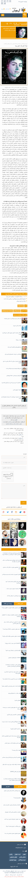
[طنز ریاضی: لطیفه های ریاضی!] (6, 534)
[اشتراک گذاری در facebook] (13, 40)
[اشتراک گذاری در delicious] (5, 40)
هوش (13, 421)
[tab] (8, 603)
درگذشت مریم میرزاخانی (7, 311)
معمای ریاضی (16, 423)
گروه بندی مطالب (12, 875)
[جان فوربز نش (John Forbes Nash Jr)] (14, 534)
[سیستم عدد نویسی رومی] (6, 526)
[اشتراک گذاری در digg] (2, 40)
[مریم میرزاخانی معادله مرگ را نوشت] (6, 542)
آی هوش (23, 422)
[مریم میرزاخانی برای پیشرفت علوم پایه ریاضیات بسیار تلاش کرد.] (14, 542)
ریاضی (10, 421)
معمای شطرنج (9, 423)
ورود (2, 9)
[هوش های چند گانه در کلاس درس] (22, 534)
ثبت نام (7, 9)
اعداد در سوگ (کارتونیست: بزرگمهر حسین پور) (15, 296)
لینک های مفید (19, 875)
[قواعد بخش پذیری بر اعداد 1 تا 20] (14, 526)
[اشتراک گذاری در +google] (7, 40)
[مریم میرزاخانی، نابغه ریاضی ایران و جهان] (22, 526)
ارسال (23, 503)
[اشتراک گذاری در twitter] (10, 40)
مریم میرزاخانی (17, 311)
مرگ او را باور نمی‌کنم (21, 301)
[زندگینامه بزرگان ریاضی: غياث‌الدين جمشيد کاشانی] (22, 542)
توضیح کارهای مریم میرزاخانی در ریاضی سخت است (14, 299)
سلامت (8, 871)
